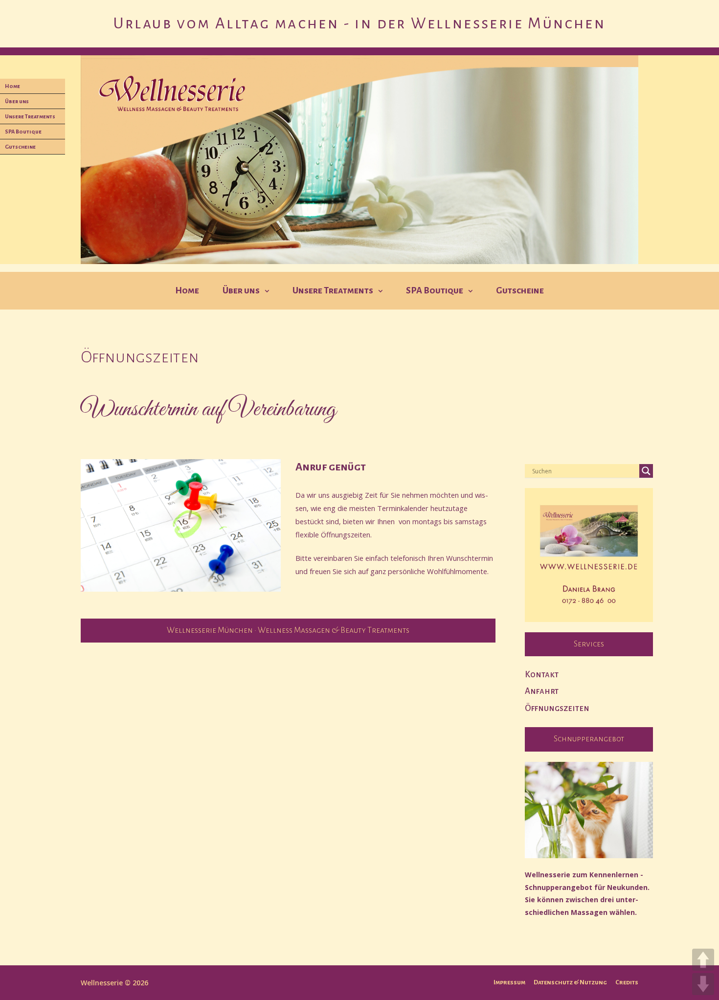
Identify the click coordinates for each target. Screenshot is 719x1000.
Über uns (241, 290)
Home (187, 290)
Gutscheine (520, 290)
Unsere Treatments (332, 290)
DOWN (703, 984)
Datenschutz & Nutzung (570, 982)
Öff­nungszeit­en (557, 708)
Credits (626, 982)
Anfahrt (542, 691)
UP (703, 960)
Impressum (509, 982)
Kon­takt (542, 674)
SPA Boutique (434, 290)
